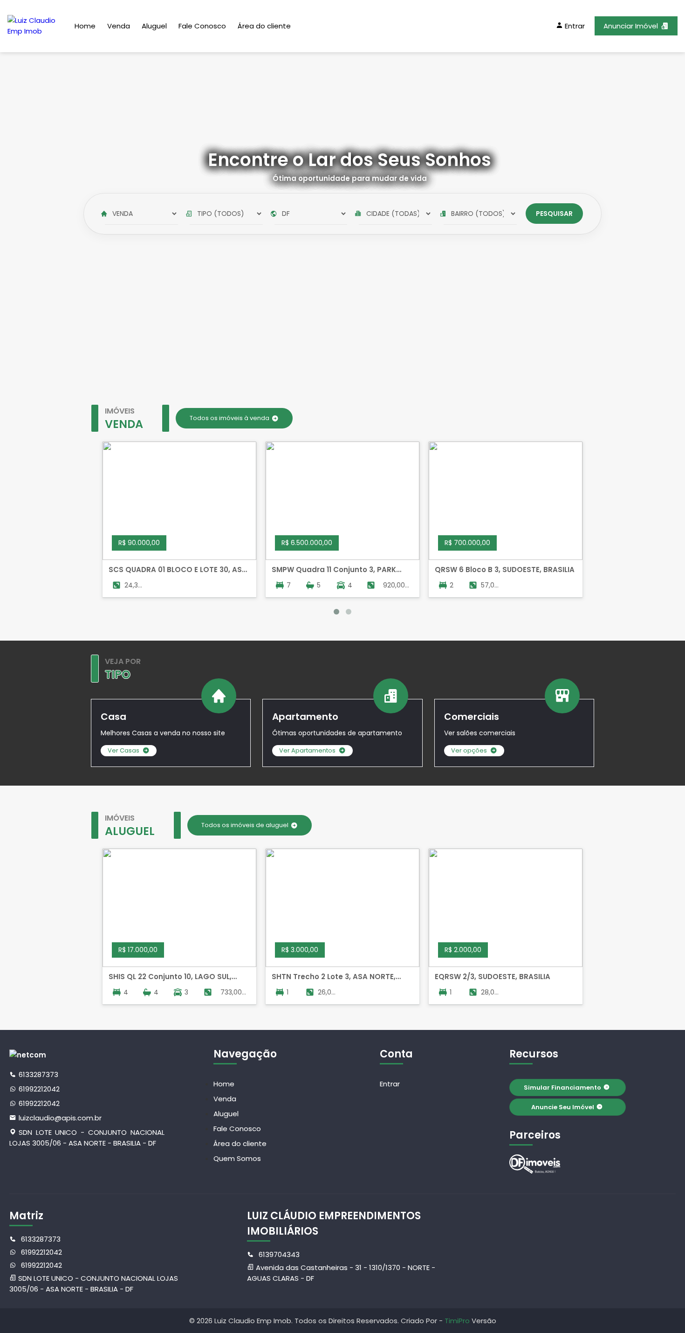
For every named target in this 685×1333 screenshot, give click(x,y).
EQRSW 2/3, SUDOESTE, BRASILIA (492, 976)
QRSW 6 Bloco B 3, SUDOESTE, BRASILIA (505, 569)
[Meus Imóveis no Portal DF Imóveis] (535, 1164)
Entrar (390, 1084)
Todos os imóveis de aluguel (244, 825)
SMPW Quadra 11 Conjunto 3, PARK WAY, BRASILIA (334, 570)
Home (85, 26)
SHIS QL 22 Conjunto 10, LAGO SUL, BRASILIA (170, 977)
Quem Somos (237, 1158)
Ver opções (469, 750)
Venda (118, 26)
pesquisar (554, 213)
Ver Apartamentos (307, 750)
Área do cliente (264, 26)
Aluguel (154, 26)
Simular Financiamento (562, 1087)
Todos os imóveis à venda (229, 418)
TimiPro (458, 1321)
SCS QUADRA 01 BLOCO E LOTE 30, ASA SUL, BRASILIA (178, 570)
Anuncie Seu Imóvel (562, 1107)
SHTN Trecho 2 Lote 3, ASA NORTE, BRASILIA (334, 977)
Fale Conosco (202, 26)
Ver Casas (123, 750)
